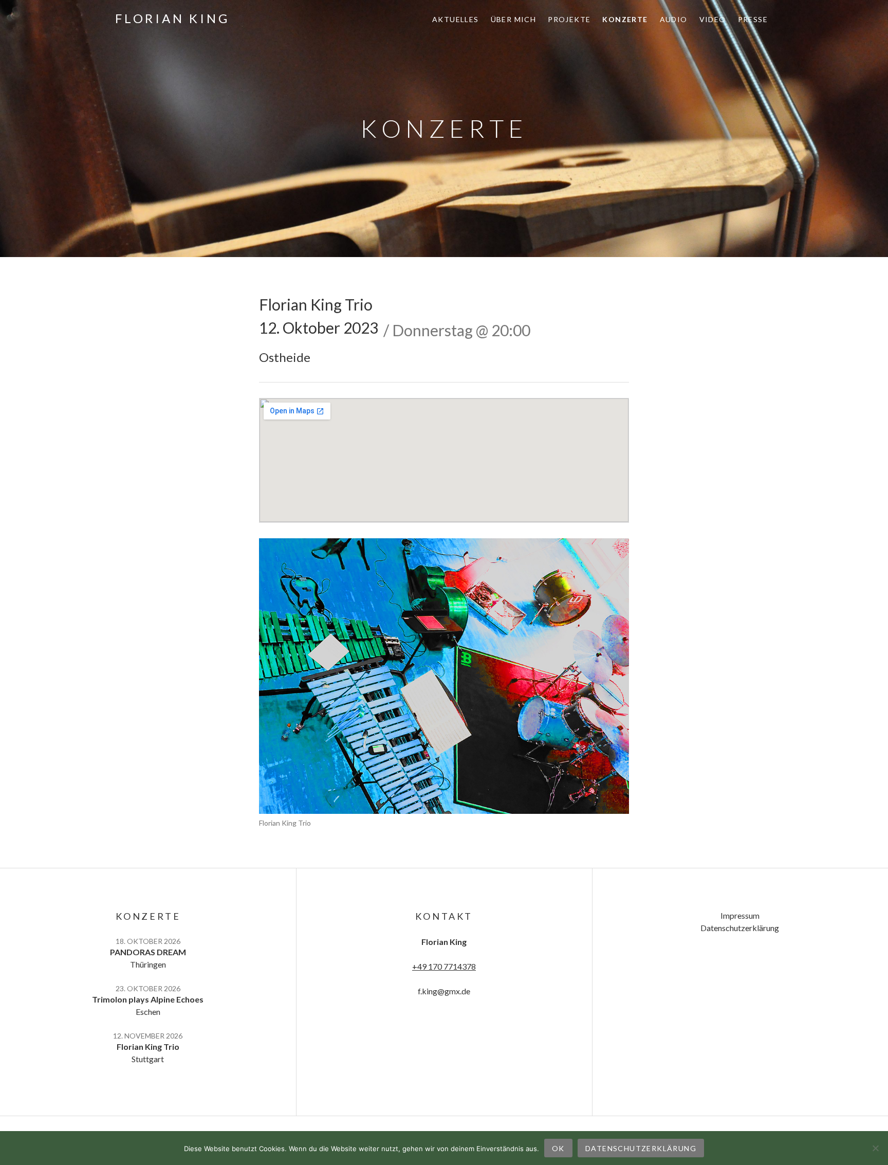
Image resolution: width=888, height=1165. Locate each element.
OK (558, 1148)
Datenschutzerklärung (739, 928)
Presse (753, 19)
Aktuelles (455, 19)
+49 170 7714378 (444, 966)
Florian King (172, 18)
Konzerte (624, 19)
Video (712, 19)
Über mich (513, 19)
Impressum (740, 915)
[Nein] (875, 1148)
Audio (674, 19)
